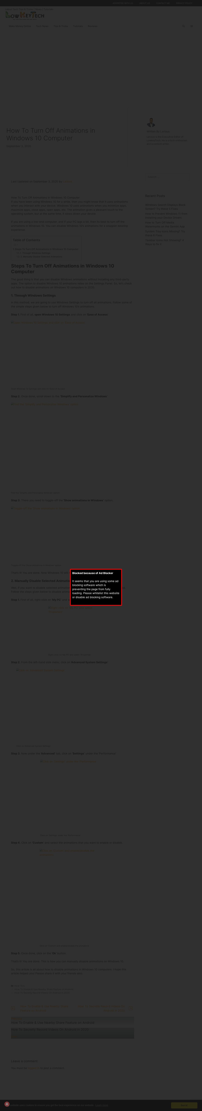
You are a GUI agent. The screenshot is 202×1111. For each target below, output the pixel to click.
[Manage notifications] (6, 1104)
